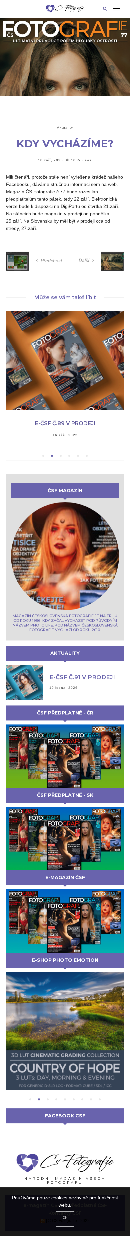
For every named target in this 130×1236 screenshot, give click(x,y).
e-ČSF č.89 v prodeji (65, 423)
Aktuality (65, 127)
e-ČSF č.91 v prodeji (82, 677)
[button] (43, 456)
